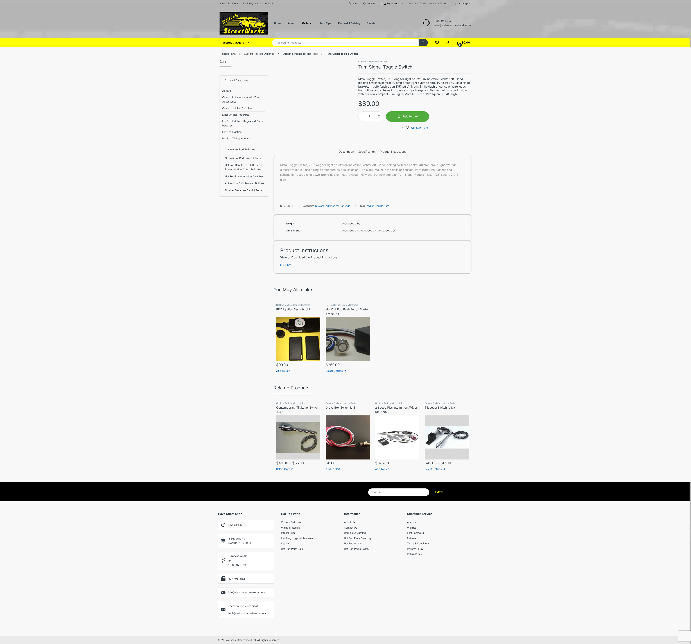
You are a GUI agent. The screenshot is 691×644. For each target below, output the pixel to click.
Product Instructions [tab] (393, 151)
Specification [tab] (367, 151)
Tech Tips (325, 23)
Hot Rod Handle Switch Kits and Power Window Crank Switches (243, 167)
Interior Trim (288, 532)
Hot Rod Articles (353, 543)
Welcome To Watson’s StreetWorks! (427, 3)
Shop (355, 3)
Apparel (226, 90)
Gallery (306, 23)
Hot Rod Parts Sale (292, 548)
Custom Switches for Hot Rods (300, 53)
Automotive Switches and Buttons (244, 183)
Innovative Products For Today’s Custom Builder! (246, 3)
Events (370, 23)
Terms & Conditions (418, 543)
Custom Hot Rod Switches (259, 53)
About (291, 23)
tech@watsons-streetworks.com (247, 613)
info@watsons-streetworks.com (246, 592)
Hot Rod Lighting (232, 131)
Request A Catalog (349, 23)
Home (277, 23)
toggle (379, 205)
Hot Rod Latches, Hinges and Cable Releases (242, 123)
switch (370, 205)
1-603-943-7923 (443, 20)
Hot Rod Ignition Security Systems (293, 305)
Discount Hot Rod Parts (235, 114)
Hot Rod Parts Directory (357, 538)
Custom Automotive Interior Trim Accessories (240, 99)
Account (412, 522)
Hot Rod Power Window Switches (244, 176)
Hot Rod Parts (228, 53)
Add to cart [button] (283, 370)
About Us (349, 522)
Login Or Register (461, 3)
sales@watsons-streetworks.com (452, 25)
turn (387, 205)
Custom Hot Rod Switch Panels (243, 158)
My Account (393, 3)
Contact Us (373, 3)
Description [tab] (346, 151)
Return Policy (414, 554)
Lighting (285, 543)
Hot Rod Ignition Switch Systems (342, 305)
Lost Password (415, 532)
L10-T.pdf (285, 264)
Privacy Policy (415, 548)
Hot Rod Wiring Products (236, 138)
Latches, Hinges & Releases (297, 538)
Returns (411, 538)
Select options (334, 370)
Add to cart (410, 116)
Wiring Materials (290, 527)
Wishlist (411, 527)
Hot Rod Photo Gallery (356, 548)
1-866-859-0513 (238, 556)
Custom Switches (291, 522)
